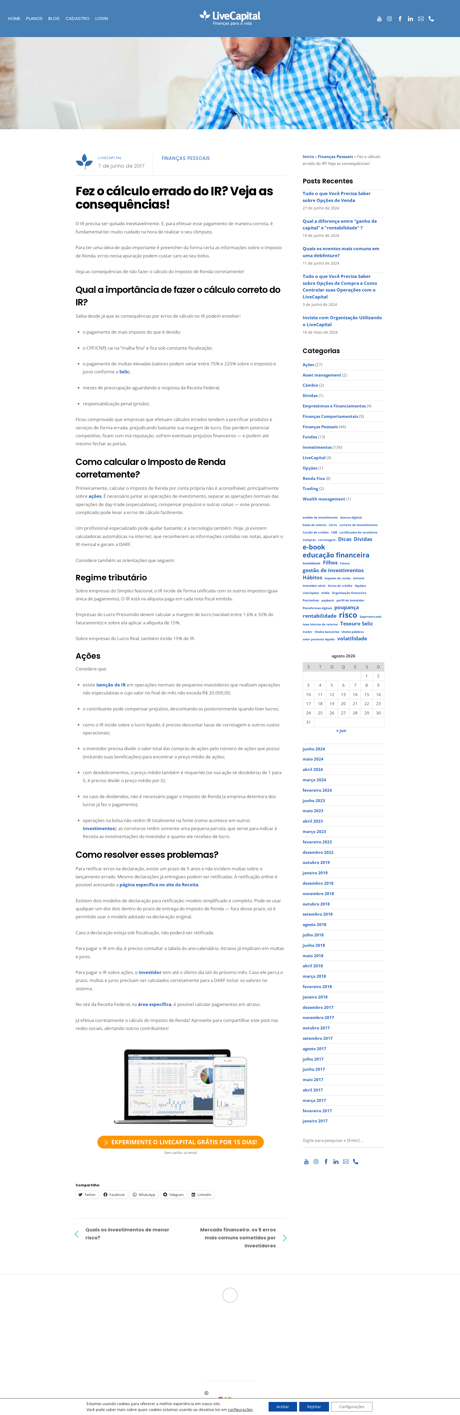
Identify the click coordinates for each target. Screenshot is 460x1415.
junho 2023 (314, 800)
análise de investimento (320, 517)
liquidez (360, 586)
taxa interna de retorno (320, 624)
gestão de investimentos (333, 570)
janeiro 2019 (315, 872)
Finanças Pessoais (186, 158)
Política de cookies (202, 1360)
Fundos (310, 436)
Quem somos (192, 1315)
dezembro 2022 (318, 852)
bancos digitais (351, 517)
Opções (310, 468)
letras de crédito (340, 586)
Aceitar (283, 1406)
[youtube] (379, 18)
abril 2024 (313, 769)
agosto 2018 (314, 924)
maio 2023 (313, 810)
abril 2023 (313, 821)
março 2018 (314, 976)
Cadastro (77, 18)
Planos (34, 18)
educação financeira (336, 555)
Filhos (330, 562)
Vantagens (85, 1343)
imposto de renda (338, 578)
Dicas (344, 539)
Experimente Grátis (95, 1360)
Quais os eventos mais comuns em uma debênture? (341, 251)
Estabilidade (312, 563)
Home (14, 18)
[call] (431, 18)
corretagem (327, 540)
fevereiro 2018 (317, 986)
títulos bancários (327, 632)
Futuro (345, 563)
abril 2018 (313, 965)
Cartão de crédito (316, 532)
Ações (308, 364)
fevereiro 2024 (317, 790)
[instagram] (389, 18)
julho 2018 (313, 934)
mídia (325, 593)
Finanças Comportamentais (330, 416)
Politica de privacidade (206, 1354)
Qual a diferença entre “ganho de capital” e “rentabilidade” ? (340, 224)
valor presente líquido (319, 639)
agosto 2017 (314, 1048)
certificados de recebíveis (358, 532)
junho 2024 (314, 748)
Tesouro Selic (356, 623)
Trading (310, 488)
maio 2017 (313, 1079)
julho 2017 (313, 1059)
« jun (341, 730)
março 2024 (314, 779)
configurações (240, 1409)
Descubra (84, 1332)
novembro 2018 (318, 893)
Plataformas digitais (317, 608)
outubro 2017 (316, 1027)
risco (348, 615)
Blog (54, 18)
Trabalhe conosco (199, 1321)
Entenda (83, 1337)
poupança (346, 607)
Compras (309, 540)
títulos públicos (353, 632)
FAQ (185, 1332)
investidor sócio (314, 586)
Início (308, 156)
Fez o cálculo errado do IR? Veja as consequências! (174, 198)
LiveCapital (110, 157)
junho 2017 (314, 1069)
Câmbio (310, 385)
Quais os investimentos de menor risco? (127, 1233)
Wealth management (324, 499)
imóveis (358, 578)
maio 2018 (313, 955)
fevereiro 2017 (317, 1110)
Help (186, 1337)
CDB (334, 532)
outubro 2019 (316, 862)
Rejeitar (314, 1406)
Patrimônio (311, 600)
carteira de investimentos (358, 525)
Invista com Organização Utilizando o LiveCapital (342, 321)
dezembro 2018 (318, 883)
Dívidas (310, 395)
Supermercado (370, 616)
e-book (314, 547)
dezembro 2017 (318, 1007)
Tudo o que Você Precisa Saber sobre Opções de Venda (337, 196)
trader (307, 632)
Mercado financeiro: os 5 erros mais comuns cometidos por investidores (238, 1237)
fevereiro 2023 (317, 841)
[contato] (421, 18)
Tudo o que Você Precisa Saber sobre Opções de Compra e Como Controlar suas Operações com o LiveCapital (340, 286)
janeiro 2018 (315, 997)
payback (328, 600)
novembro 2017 (318, 1017)
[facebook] (400, 18)
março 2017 (314, 1100)
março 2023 (314, 831)
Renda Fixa (314, 478)
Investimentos (317, 447)
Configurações (351, 1406)
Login (101, 18)
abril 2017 (313, 1090)
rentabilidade (319, 616)
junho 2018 (314, 945)
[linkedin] (410, 18)
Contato (189, 1343)
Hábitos (312, 577)
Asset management (322, 375)
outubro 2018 (316, 904)
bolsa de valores (314, 525)
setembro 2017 (318, 1038)
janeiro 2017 (315, 1120)
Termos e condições (201, 1349)
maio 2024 (313, 759)
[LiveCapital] (230, 22)
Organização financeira (349, 593)
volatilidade (352, 638)
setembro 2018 (318, 914)
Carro (333, 525)
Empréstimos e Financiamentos (334, 406)
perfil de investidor (350, 600)
